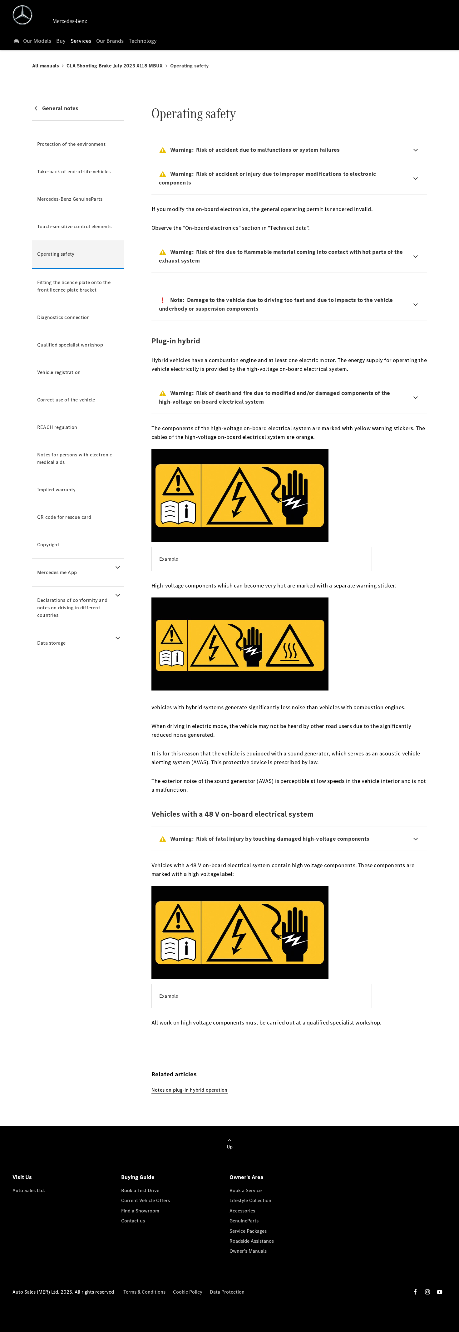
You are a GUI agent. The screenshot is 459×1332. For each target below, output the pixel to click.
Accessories (242, 1210)
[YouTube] (439, 1292)
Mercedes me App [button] (57, 572)
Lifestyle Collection (250, 1200)
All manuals (45, 65)
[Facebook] (415, 1292)
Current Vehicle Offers (145, 1200)
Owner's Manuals (248, 1251)
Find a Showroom (140, 1210)
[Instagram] (427, 1292)
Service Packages (248, 1231)
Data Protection (227, 1292)
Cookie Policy (187, 1292)
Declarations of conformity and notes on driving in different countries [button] (72, 607)
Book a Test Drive (140, 1190)
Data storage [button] (51, 643)
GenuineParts (244, 1220)
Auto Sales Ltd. (28, 1190)
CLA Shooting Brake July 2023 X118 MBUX (115, 65)
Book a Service (246, 1190)
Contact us (133, 1220)
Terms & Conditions (144, 1292)
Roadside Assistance (252, 1241)
